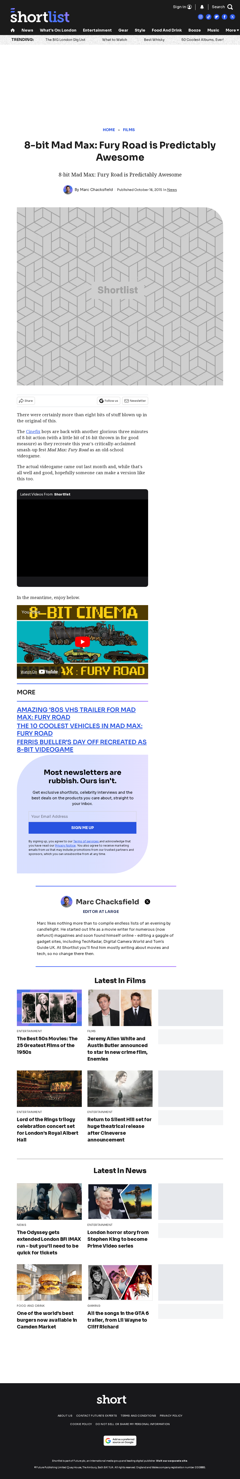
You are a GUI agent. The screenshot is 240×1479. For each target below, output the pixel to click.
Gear (123, 30)
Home (109, 129)
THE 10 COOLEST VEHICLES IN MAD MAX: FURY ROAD (79, 729)
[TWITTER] (149, 902)
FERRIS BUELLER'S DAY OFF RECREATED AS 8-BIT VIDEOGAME (82, 746)
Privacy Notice (65, 845)
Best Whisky (154, 40)
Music (213, 30)
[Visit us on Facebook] (224, 17)
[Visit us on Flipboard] (216, 17)
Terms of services (86, 841)
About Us (65, 1415)
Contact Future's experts (96, 1415)
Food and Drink (167, 30)
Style (140, 30)
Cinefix (33, 431)
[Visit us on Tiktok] (208, 17)
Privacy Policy (171, 1415)
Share (29, 400)
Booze (194, 30)
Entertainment (97, 30)
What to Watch (114, 40)
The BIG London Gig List (65, 40)
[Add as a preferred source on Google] (120, 1441)
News (27, 30)
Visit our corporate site (171, 1460)
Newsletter (138, 400)
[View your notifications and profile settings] (202, 7)
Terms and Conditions (138, 1415)
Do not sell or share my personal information (133, 1424)
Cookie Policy (81, 1424)
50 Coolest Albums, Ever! (202, 40)
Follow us (111, 400)
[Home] (12, 30)
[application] (82, 536)
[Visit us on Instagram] (200, 17)
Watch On (29, 672)
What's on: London (58, 30)
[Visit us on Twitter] (232, 17)
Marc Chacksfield (96, 189)
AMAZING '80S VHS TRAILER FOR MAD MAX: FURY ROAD (76, 713)
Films (129, 129)
